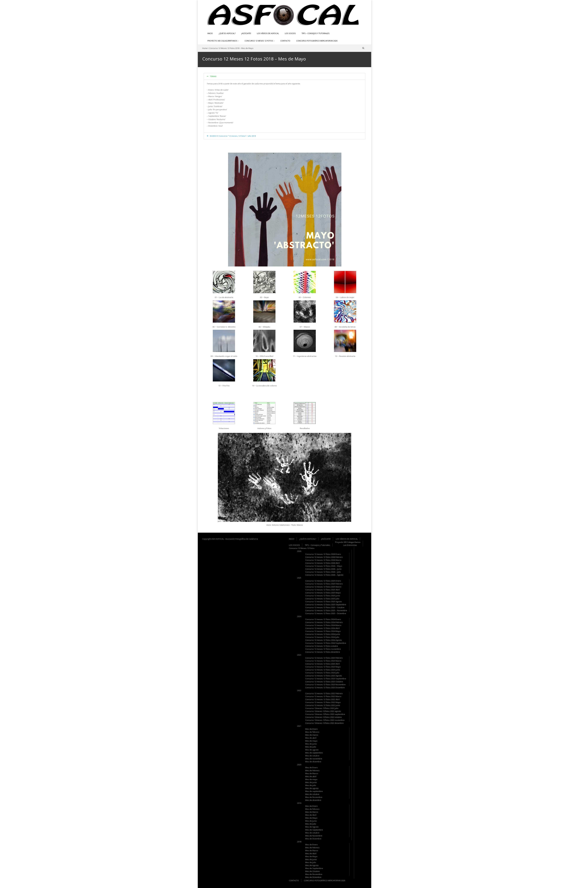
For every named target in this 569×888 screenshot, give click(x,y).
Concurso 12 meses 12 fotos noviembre (323, 649)
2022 (299, 690)
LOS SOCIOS (290, 33)
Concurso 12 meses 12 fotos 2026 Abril (322, 563)
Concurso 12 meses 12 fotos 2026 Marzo (323, 560)
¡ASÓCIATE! (246, 33)
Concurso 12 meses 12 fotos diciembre (322, 652)
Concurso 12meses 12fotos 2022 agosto (323, 711)
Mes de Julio (310, 823)
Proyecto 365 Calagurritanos (222, 40)
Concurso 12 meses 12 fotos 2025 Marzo (323, 586)
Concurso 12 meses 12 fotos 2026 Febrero (324, 557)
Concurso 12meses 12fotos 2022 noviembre (325, 720)
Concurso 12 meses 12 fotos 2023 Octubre (324, 681)
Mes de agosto (312, 749)
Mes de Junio (311, 821)
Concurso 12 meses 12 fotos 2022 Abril (322, 699)
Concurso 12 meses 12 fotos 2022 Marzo (323, 696)
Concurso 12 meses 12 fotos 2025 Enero (323, 580)
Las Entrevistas (350, 545)
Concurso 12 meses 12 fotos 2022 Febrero (324, 693)
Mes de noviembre (313, 758)
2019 (299, 803)
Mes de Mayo (311, 818)
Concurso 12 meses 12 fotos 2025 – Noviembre (326, 610)
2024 (299, 616)
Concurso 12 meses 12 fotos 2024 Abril (322, 628)
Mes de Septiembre (314, 829)
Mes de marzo (311, 735)
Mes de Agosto (312, 826)
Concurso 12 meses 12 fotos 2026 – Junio (323, 569)
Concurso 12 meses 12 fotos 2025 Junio (322, 595)
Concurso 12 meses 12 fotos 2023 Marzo (323, 660)
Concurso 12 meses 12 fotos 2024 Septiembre (325, 643)
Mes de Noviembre (313, 797)
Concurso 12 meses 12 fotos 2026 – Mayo (323, 566)
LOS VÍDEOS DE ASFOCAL (268, 33)
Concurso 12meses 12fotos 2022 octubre (323, 717)
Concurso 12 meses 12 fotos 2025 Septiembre (325, 604)
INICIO (210, 33)
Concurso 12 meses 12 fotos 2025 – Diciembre (325, 613)
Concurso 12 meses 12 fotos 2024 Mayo (323, 631)
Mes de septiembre (314, 752)
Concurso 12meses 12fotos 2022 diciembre (324, 723)
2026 (299, 551)
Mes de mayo (311, 741)
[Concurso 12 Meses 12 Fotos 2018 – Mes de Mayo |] (282, 14)
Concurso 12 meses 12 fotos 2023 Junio (322, 669)
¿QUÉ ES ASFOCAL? (227, 33)
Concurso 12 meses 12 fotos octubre (321, 646)
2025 (299, 577)
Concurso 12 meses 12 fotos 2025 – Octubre (324, 607)
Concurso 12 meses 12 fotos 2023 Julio (322, 672)
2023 (299, 655)
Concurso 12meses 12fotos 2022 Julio (321, 708)
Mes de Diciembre (313, 838)
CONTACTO (285, 40)
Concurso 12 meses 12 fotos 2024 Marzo (323, 625)
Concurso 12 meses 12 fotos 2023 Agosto (323, 675)
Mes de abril (310, 738)
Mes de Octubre (312, 871)
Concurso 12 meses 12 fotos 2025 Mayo (323, 592)
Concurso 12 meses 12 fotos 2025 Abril (322, 589)
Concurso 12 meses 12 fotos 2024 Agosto (323, 640)
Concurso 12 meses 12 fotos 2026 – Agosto (324, 575)
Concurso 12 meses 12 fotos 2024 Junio (322, 634)
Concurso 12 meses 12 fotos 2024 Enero (323, 619)
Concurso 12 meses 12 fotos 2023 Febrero (324, 658)
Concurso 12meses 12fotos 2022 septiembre (325, 714)
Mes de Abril (310, 815)
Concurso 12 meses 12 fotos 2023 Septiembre (325, 678)
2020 (299, 764)
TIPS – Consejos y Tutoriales (316, 33)
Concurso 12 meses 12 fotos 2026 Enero (323, 554)
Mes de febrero (312, 732)
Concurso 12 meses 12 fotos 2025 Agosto (323, 601)
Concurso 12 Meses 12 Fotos (259, 40)
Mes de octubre (312, 755)
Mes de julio (310, 746)
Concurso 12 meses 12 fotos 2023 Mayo (323, 666)
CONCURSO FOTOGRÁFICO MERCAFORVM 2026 (316, 40)
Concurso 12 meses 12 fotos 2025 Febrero (324, 583)
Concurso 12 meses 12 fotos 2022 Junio (322, 705)
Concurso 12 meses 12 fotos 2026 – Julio (323, 572)
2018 (299, 841)
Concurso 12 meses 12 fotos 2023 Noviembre (325, 684)
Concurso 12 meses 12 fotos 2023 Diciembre (325, 687)
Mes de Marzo (311, 773)
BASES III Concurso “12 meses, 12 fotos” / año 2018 (233, 136)
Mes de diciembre (313, 761)
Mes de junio (311, 743)
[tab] (284, 76)
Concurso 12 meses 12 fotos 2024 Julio (322, 637)
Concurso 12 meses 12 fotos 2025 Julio (322, 598)
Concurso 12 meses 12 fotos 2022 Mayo (323, 702)
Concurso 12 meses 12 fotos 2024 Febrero (324, 622)
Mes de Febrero (312, 770)
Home (205, 48)
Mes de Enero (311, 729)
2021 (299, 726)
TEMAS (213, 76)
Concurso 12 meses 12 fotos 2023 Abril (322, 663)
